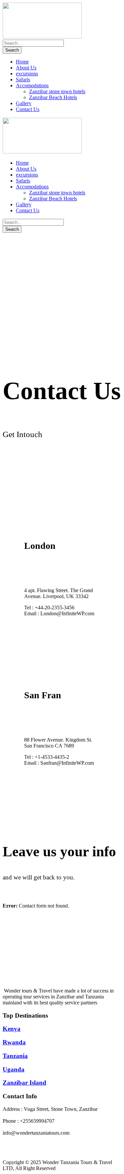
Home (22, 61)
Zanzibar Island (24, 1082)
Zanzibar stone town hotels (57, 91)
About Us (26, 67)
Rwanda (14, 1042)
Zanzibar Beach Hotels (53, 97)
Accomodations (32, 85)
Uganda (13, 1069)
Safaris (23, 79)
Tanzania (15, 1055)
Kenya (12, 1028)
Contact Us (27, 109)
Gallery (23, 103)
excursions (27, 73)
